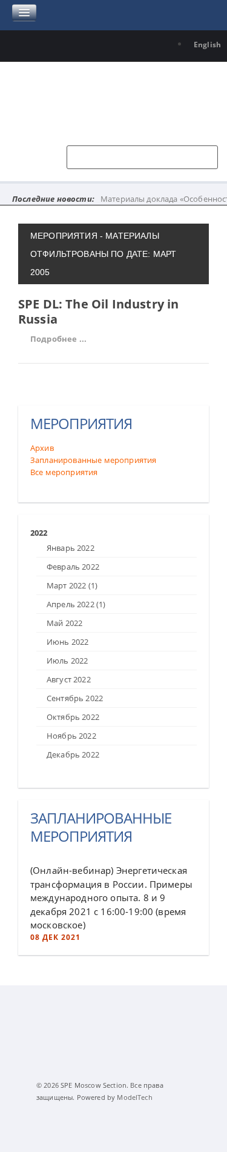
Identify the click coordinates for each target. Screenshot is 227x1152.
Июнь (67, 641)
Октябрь (73, 716)
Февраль (73, 566)
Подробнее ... (58, 338)
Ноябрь (71, 735)
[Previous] (33, 521)
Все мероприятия (63, 472)
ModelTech (134, 1097)
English (207, 44)
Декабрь (73, 754)
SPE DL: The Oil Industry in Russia (98, 311)
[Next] (41, 521)
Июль (67, 660)
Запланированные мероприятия (93, 459)
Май (64, 623)
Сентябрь (75, 698)
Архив (42, 447)
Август (69, 679)
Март (72, 585)
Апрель (76, 604)
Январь (70, 547)
